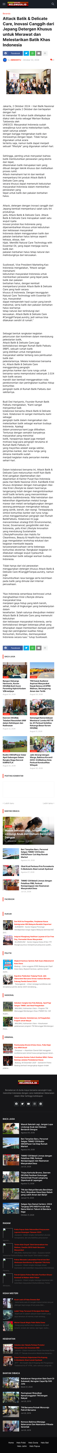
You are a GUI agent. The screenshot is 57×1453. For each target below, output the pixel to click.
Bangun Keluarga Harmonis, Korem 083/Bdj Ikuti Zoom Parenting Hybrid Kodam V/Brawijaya (14, 686)
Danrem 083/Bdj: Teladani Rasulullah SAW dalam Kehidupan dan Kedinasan (14, 722)
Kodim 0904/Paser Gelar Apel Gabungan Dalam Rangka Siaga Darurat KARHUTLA (14, 759)
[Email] (39, 53)
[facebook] (16, 1104)
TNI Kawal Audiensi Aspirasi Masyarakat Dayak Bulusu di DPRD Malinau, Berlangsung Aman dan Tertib (40, 686)
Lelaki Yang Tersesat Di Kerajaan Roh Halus (31, 1311)
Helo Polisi (21, 1442)
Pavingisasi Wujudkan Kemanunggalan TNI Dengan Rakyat (34, 1395)
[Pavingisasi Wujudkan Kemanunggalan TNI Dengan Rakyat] (11, 1397)
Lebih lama (48, 803)
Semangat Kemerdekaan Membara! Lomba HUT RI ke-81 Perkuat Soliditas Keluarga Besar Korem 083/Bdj (41, 723)
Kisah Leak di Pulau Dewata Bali (27, 1300)
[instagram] (34, 1104)
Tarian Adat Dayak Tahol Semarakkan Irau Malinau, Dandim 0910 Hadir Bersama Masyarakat (31, 1247)
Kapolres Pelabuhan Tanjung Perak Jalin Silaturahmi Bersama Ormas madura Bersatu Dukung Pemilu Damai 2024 (32, 978)
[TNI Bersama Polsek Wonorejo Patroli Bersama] (11, 1411)
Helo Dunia (33, 1442)
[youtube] (28, 1104)
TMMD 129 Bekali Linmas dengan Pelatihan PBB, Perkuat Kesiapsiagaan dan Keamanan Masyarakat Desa (36, 884)
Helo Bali (45, 1442)
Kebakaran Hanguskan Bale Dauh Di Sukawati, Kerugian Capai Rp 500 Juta (37, 1381)
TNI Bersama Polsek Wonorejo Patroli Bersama (35, 1408)
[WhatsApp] (32, 53)
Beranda (6, 14)
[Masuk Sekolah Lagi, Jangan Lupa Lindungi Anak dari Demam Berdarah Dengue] (11, 1128)
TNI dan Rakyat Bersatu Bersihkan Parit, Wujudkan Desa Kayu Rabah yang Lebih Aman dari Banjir (37, 1192)
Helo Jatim (22, 1446)
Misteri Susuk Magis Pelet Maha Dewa (29, 1322)
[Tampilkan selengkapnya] (45, 53)
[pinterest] (40, 1104)
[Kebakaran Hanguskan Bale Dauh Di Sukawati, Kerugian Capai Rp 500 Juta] (11, 1382)
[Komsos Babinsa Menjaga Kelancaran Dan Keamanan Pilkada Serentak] (11, 1426)
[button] (4, 4)
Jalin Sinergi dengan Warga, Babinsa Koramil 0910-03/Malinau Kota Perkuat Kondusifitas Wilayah (41, 760)
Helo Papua (34, 1446)
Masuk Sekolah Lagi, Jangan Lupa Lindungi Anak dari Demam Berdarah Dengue (37, 1126)
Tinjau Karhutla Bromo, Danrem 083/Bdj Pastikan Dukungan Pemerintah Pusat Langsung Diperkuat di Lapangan (35, 1176)
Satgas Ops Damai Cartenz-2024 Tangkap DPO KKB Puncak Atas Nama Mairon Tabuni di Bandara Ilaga (36, 1208)
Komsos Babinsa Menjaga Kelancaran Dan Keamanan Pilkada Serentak (37, 1424)
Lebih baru (9, 803)
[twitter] (22, 1104)
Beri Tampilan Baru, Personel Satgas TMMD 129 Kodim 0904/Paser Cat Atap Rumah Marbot (34, 853)
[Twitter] (26, 53)
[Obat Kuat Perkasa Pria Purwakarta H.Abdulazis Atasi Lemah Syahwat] (11, 870)
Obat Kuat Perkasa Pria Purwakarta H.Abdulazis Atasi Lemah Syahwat (37, 867)
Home (11, 1442)
